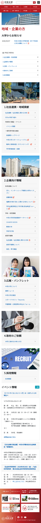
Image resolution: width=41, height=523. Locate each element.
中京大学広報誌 (10, 295)
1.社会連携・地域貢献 (10, 57)
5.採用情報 (6, 75)
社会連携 (35, 10)
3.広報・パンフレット (10, 66)
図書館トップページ (13, 135)
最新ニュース (9, 291)
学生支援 (35, 7)
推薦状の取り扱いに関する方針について (19, 202)
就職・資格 (5, 10)
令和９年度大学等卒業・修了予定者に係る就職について (26, 42)
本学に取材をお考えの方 (13, 341)
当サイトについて (15, 491)
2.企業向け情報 (8, 62)
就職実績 (9, 197)
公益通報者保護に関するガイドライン (33, 491)
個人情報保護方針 (24, 491)
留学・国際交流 (15, 10)
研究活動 (25, 10)
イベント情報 (10, 126)
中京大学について (11, 286)
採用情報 (8, 379)
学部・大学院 (15, 7)
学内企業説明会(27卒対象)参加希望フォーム (20, 207)
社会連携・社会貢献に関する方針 (16, 113)
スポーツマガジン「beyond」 (15, 300)
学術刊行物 (10, 231)
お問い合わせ (6, 491)
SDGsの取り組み (10, 117)
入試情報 (25, 7)
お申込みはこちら (10, 437)
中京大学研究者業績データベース (17, 218)
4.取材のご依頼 (8, 70)
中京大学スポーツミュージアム (16, 140)
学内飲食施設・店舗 (13, 149)
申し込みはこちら (18, 481)
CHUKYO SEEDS (11, 222)
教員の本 (9, 226)
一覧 (37, 387)
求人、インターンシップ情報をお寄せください (20, 191)
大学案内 (6, 7)
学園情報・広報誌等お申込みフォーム (17, 304)
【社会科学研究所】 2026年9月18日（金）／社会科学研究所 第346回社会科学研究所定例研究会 (20, 468)
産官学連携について (13, 244)
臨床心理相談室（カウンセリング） (18, 144)
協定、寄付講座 (11, 249)
